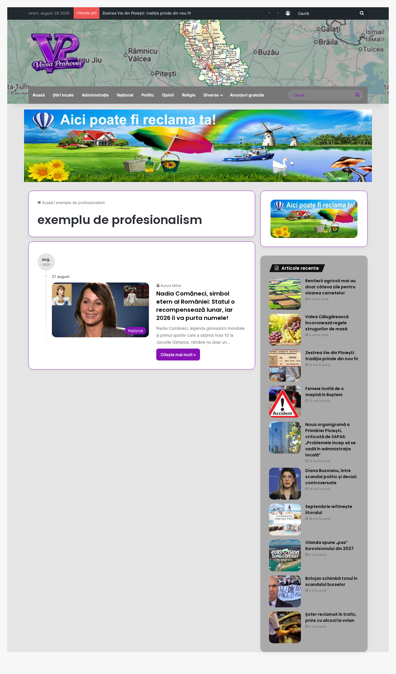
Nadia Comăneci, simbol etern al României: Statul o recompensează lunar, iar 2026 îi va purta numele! (195, 305)
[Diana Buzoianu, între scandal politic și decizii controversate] (285, 484)
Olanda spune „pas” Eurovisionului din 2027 (329, 545)
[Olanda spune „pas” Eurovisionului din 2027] (285, 555)
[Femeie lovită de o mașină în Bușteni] (285, 402)
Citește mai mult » (178, 354)
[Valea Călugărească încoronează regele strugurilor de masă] (285, 330)
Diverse (211, 94)
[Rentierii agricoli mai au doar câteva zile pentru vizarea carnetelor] (285, 294)
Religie (188, 94)
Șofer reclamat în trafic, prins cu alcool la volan (331, 617)
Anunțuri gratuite (247, 94)
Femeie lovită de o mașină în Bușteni (135, 13)
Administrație (95, 94)
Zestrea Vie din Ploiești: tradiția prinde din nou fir (331, 356)
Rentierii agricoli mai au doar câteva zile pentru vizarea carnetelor (330, 287)
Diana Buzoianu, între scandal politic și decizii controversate (331, 477)
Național (125, 94)
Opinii (168, 94)
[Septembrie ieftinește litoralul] (285, 519)
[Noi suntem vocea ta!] (56, 53)
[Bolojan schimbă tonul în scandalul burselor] (285, 591)
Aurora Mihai (171, 285)
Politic (147, 94)
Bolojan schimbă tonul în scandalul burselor (331, 581)
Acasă (38, 94)
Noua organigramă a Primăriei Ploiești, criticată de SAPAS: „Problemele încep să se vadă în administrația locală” (330, 440)
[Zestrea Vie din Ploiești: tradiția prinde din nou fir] (285, 366)
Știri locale (63, 94)
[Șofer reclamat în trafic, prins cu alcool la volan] (285, 627)
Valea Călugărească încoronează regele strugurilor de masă (326, 323)
